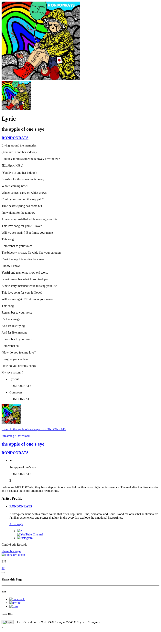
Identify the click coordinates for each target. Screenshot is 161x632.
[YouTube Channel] (30, 534)
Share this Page (11, 551)
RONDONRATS (15, 138)
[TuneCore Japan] (13, 554)
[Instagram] (25, 538)
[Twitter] (20, 531)
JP (3, 568)
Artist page (16, 524)
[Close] (3, 572)
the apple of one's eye (23, 444)
